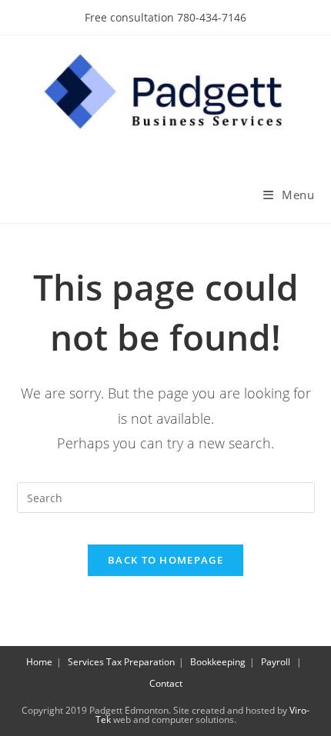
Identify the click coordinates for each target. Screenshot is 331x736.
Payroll (275, 661)
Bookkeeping (218, 661)
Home (39, 661)
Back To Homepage (165, 560)
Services (86, 661)
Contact (165, 683)
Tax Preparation (140, 661)
